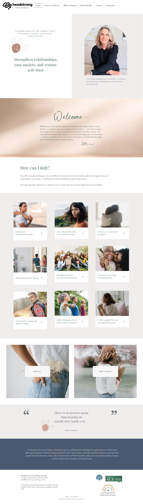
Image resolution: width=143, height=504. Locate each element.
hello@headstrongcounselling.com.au (33, 480)
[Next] (42, 233)
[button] (86, 5)
